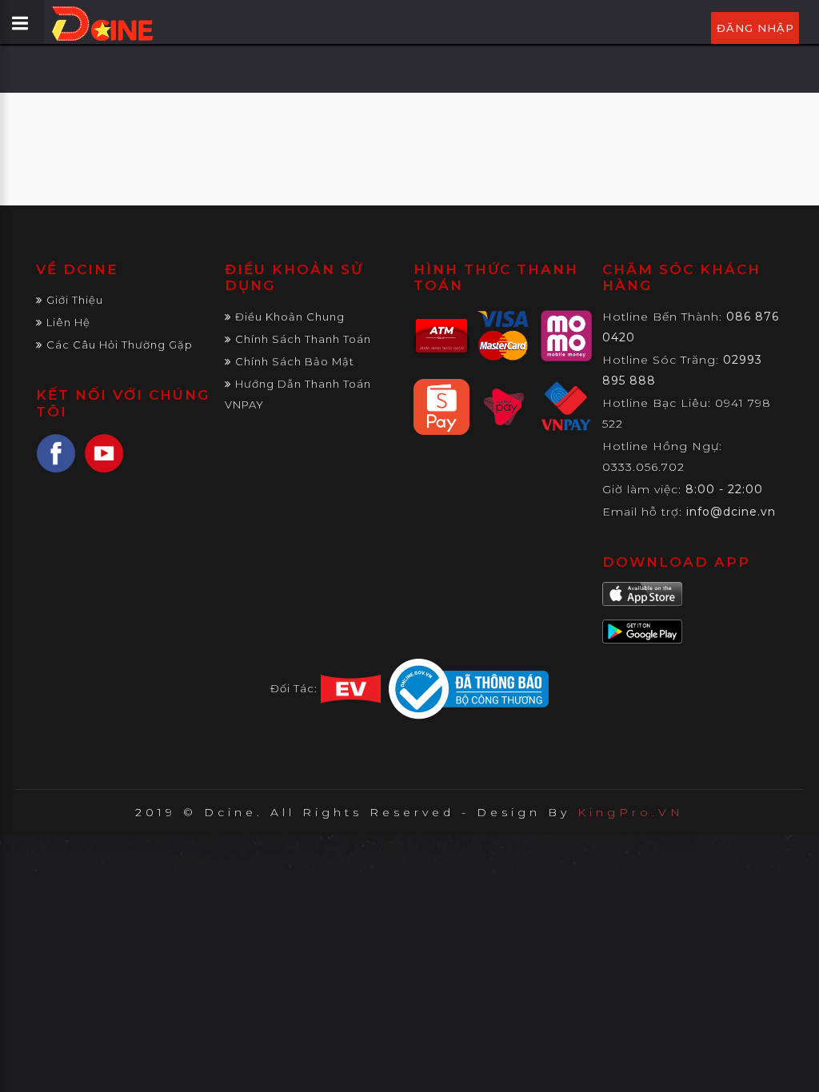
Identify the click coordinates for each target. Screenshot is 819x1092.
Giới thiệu (74, 299)
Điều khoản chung (290, 316)
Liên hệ (68, 322)
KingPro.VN (630, 812)
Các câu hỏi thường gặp (119, 344)
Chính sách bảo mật (294, 361)
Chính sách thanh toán (303, 339)
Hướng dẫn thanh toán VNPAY (298, 394)
